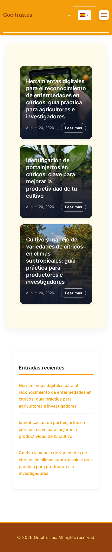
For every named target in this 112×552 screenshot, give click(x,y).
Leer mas (73, 128)
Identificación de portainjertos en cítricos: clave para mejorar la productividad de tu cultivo (52, 429)
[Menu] (104, 15)
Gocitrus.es (17, 14)
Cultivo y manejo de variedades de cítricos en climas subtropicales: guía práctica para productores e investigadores (54, 260)
